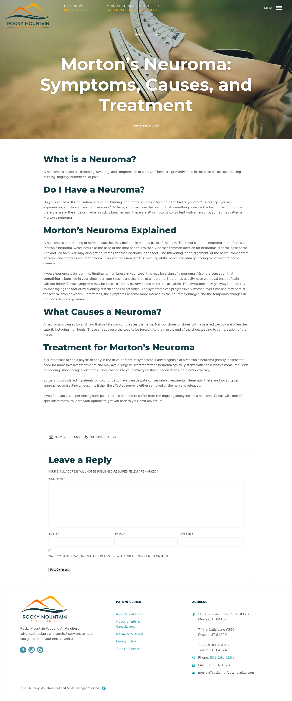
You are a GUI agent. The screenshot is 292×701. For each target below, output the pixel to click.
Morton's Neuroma (103, 437)
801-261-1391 (76, 10)
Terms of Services (128, 649)
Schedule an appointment (132, 10)
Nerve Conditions (146, 34)
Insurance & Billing (129, 634)
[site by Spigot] (104, 688)
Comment (57, 479)
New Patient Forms (130, 614)
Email (120, 534)
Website (187, 534)
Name (54, 534)
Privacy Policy (126, 641)
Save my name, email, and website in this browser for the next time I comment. (109, 556)
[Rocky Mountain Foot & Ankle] (26, 8)
